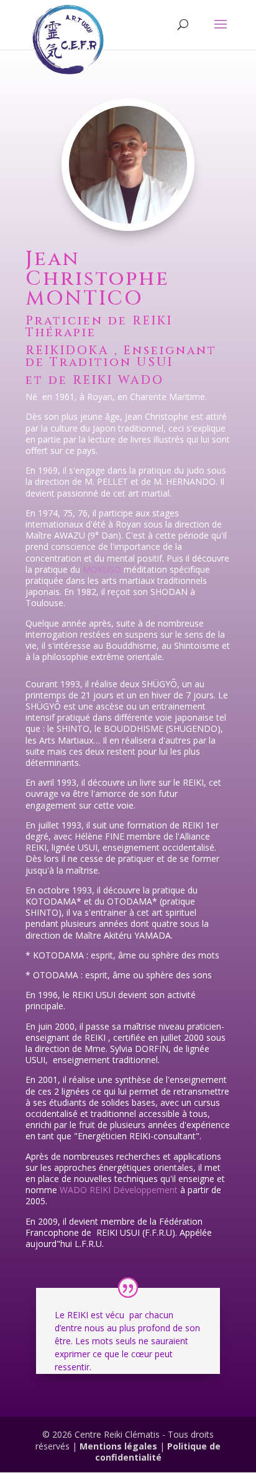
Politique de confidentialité (158, 1451)
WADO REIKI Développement (119, 1190)
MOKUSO (102, 569)
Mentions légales (120, 1446)
